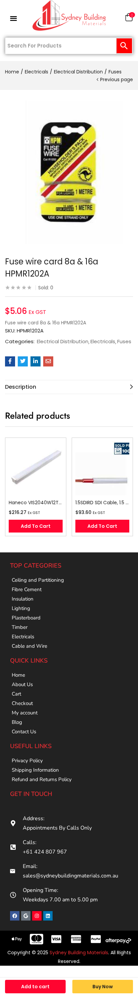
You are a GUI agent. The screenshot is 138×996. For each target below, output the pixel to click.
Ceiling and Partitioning (38, 580)
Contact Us (24, 731)
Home (12, 71)
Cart (16, 693)
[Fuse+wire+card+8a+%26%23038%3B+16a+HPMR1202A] (23, 361)
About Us (22, 684)
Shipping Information (35, 770)
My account (25, 712)
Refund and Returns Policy (42, 779)
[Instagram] (37, 916)
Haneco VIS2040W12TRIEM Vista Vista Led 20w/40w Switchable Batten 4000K (36, 502)
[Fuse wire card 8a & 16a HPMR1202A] (10, 361)
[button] (129, 18)
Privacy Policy (27, 760)
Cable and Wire (29, 646)
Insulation (22, 599)
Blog (17, 722)
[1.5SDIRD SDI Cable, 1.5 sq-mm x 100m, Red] (102, 468)
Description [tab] (20, 387)
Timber (19, 627)
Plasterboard (26, 617)
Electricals (36, 71)
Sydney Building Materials (79, 952)
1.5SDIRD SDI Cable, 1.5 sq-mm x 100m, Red (102, 502)
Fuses (115, 71)
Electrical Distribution (78, 71)
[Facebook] (14, 916)
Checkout (22, 703)
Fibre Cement (27, 589)
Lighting (21, 608)
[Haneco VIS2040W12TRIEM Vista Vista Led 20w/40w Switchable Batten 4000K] (36, 468)
